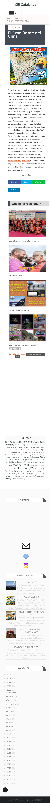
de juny (9, 711)
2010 (9, 776)
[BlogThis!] (13, 348)
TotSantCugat (20, 476)
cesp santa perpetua (35, 452)
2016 (9, 753)
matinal (7, 465)
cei (44, 450)
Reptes (18, 18)
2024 (9, 682)
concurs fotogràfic (28, 455)
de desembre (11, 693)
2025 (9, 679)
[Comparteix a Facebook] (19, 348)
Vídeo (7, 479)
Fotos (20, 460)
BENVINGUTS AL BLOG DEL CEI (26, 647)
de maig (9, 715)
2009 (9, 779)
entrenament (16, 457)
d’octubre (10, 700)
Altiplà (22, 445)
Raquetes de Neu (20, 474)
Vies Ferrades (18, 479)
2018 (9, 745)
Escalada (35, 457)
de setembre (11, 704)
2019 (7, 442)
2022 (36, 441)
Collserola (8, 455)
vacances (40, 476)
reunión (40, 474)
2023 (7, 444)
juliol (27, 460)
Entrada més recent (17, 354)
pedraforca (20, 471)
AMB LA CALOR (31, 445)
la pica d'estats (38, 462)
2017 (9, 749)
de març (9, 723)
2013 (9, 764)
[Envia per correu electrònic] (10, 348)
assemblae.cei (11, 447)
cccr (38, 450)
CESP (22, 452)
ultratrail (30, 476)
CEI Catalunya (25, 4)
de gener (9, 730)
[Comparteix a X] (16, 348)
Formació (11, 460)
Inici (9, 18)
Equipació (26, 457)
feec (43, 457)
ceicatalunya (12, 452)
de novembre (11, 696)
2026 (9, 675)
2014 (9, 760)
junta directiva (37, 460)
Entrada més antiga (35, 354)
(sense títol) (31, 582)
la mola (27, 462)
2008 (9, 783)
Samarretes (9, 476)
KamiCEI (8, 462)
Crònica (7, 457)
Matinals (18, 465)
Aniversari (42, 445)
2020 (15, 442)
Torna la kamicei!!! (31, 597)
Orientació (38, 469)
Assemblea (23, 447)
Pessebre (29, 471)
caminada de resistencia (12, 450)
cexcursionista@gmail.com (19, 161)
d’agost (9, 708)
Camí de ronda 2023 (36, 447)
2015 (9, 757)
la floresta (18, 462)
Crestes (39, 455)
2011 (9, 772)
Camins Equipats (29, 450)
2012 (9, 768)
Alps (15, 445)
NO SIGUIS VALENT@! (36, 465)
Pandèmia (9, 471)
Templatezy (37, 800)
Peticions (39, 471)
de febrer (10, 726)
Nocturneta (8, 469)
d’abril (9, 719)
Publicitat (8, 474)
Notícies (22, 468)
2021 (24, 442)
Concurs (16, 455)
